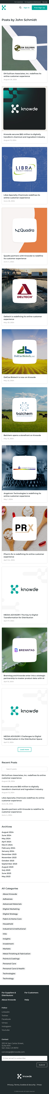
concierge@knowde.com (13, 1052)
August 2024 (8, 832)
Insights (6, 939)
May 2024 (6, 838)
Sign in (27, 8)
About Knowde (10, 894)
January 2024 (8, 851)
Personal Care (9, 964)
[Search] (20, 8)
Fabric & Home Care (12, 919)
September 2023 (9, 864)
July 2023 (6, 870)
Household (8, 924)
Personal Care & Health (14, 969)
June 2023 (6, 873)
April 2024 (6, 842)
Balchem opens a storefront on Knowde (22, 435)
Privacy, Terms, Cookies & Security (21, 1085)
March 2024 (7, 845)
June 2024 (6, 835)
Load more (24, 749)
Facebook (6, 1019)
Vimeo (5, 1023)
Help (26, 1000)
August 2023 (7, 867)
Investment (8, 944)
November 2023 (9, 857)
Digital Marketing (11, 909)
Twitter (5, 1016)
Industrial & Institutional (14, 929)
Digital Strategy (10, 914)
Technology (8, 978)
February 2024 (8, 848)
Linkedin (6, 1012)
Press (39, 1085)
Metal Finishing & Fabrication (16, 954)
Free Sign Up (39, 8)
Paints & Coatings (11, 959)
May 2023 (6, 876)
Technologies (9, 974)
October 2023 (8, 861)
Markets (6, 949)
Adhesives (7, 899)
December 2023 (9, 854)
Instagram (6, 1026)
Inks (5, 934)
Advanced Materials (12, 904)
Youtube (6, 1030)
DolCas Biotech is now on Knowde (20, 377)
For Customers (31, 993)
